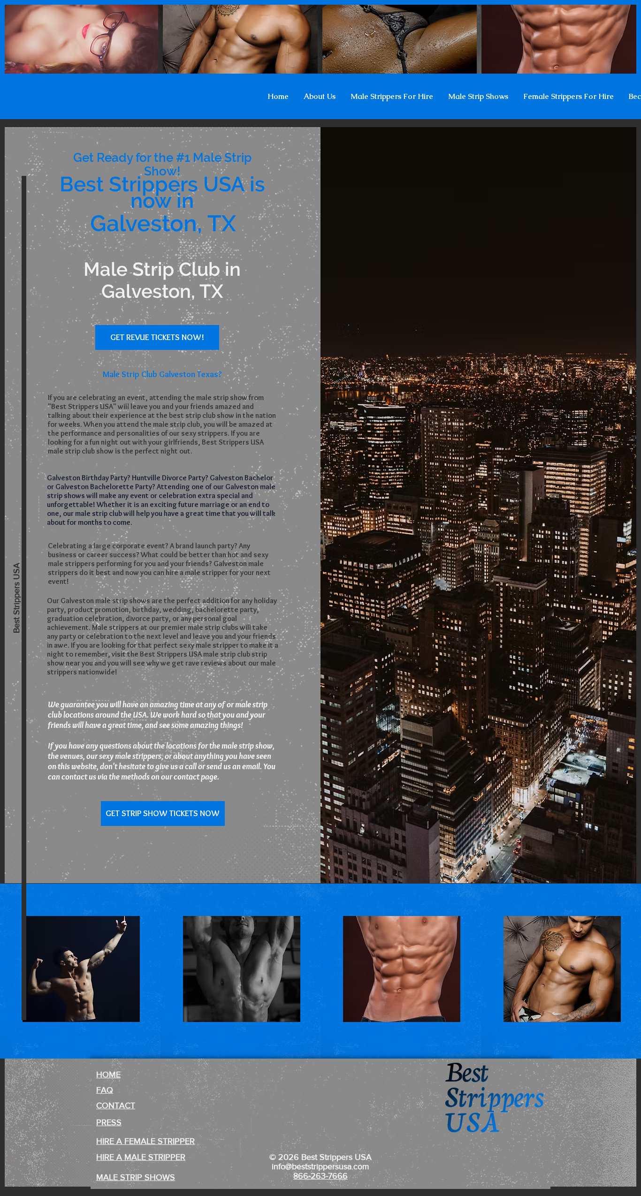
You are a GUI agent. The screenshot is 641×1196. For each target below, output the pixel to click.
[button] (319, 96)
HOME (108, 1074)
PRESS (109, 1122)
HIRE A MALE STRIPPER (140, 1157)
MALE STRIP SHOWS (135, 1177)
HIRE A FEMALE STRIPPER (145, 1141)
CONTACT (115, 1105)
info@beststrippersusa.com (320, 1166)
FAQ (104, 1090)
